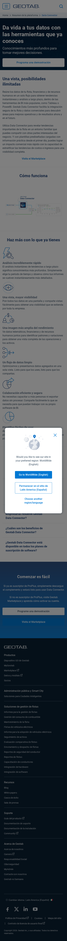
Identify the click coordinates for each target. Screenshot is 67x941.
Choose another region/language (33, 500)
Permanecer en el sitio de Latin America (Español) (33, 487)
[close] (55, 435)
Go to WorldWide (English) (33, 474)
